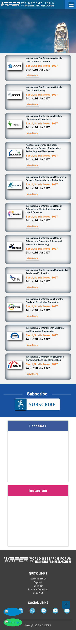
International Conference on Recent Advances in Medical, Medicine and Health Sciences (44, 209)
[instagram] (32, 611)
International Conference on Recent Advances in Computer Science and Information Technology (44, 241)
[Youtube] (55, 611)
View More (32, 75)
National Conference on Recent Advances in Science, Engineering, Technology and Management (43, 148)
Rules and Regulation (38, 589)
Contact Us (38, 593)
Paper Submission (38, 579)
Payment (38, 582)
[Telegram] (44, 611)
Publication (38, 586)
